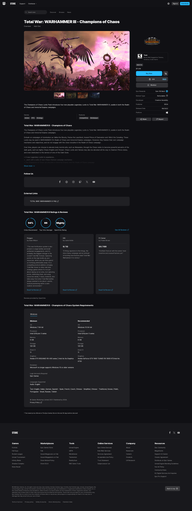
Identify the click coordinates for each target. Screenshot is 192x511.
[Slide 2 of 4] (71, 95)
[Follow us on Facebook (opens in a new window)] (59, 182)
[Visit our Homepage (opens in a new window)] (66, 182)
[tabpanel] (77, 342)
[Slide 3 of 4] (83, 95)
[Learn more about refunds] (167, 96)
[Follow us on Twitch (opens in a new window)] (80, 182)
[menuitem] (53, 12)
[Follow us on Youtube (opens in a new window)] (93, 182)
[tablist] (77, 314)
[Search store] (26, 12)
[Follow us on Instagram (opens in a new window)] (73, 182)
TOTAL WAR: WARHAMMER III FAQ (44, 201)
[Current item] (59, 95)
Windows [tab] (33, 314)
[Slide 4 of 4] (94, 95)
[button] (77, 166)
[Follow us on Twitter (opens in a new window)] (87, 182)
